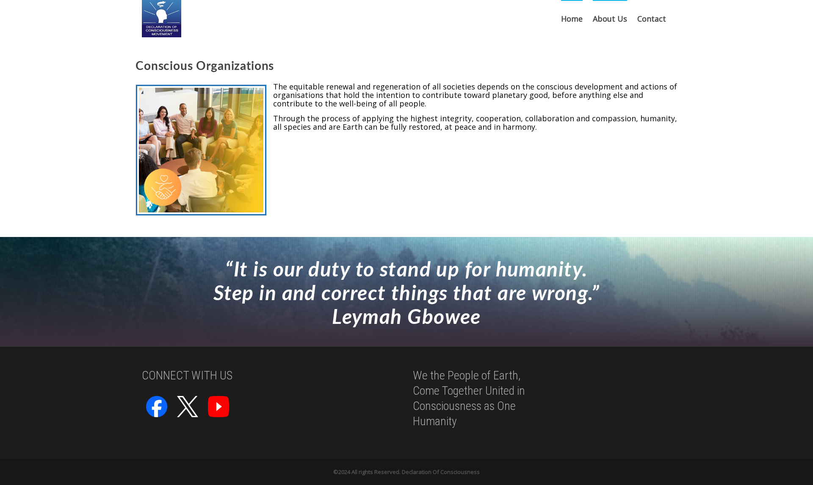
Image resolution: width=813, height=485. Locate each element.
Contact (651, 19)
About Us (610, 19)
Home (572, 19)
